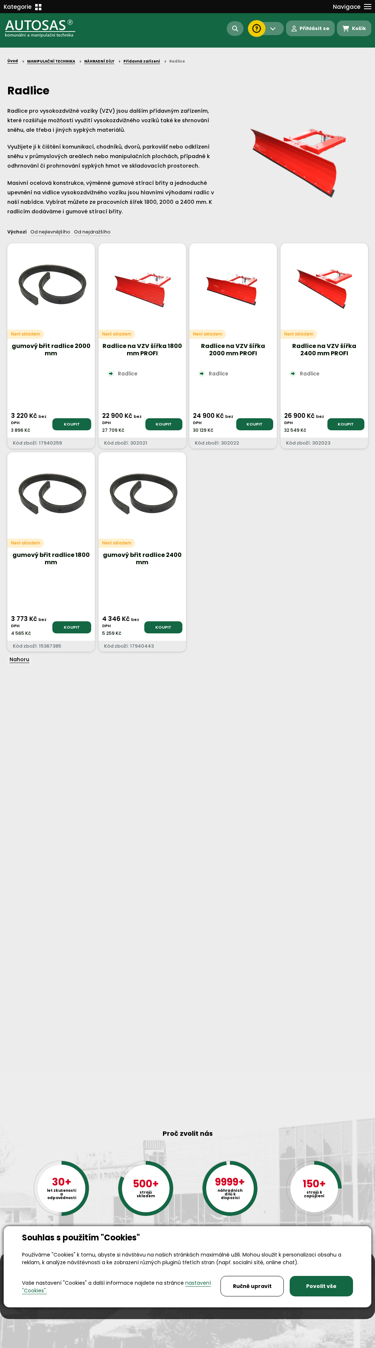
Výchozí (17, 232)
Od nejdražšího (92, 232)
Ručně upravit (252, 1286)
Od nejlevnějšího (50, 232)
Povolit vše (321, 1286)
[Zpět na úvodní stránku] (45, 28)
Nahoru (19, 659)
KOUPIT (72, 424)
